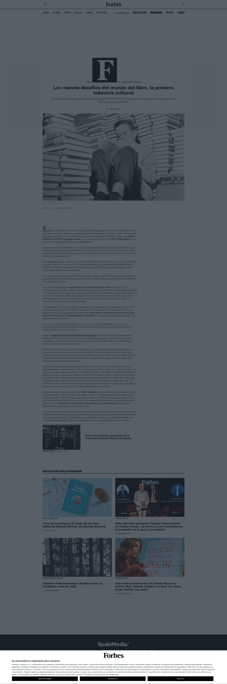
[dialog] (113, 667)
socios (29, 664)
